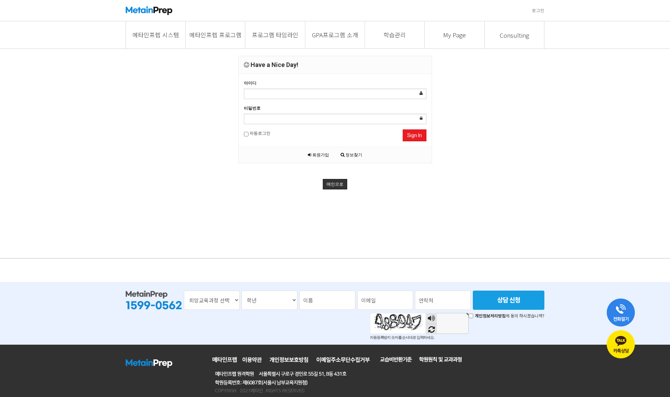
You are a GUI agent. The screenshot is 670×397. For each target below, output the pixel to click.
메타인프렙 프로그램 (215, 34)
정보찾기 (353, 154)
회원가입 (320, 154)
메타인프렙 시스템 (156, 34)
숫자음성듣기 (431, 318)
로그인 (538, 10)
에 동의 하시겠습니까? (509, 316)
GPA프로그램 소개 (335, 34)
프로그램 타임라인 (275, 34)
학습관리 (395, 34)
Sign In (414, 135)
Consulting (514, 35)
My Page (454, 34)
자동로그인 (259, 133)
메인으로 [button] (335, 184)
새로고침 (431, 329)
